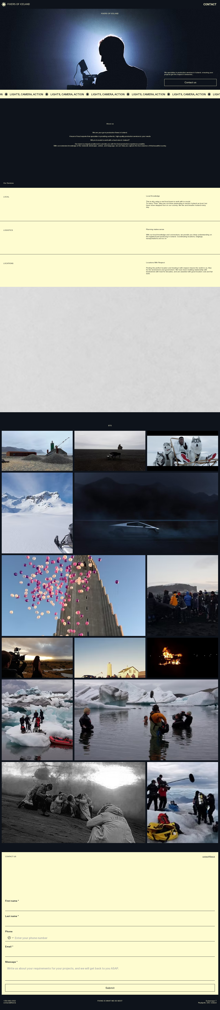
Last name (12, 916)
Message (11, 962)
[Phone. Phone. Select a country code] (10, 938)
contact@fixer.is (208, 856)
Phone (8, 931)
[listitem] (37, 451)
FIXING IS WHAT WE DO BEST (109, 1001)
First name (12, 901)
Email (9, 946)
